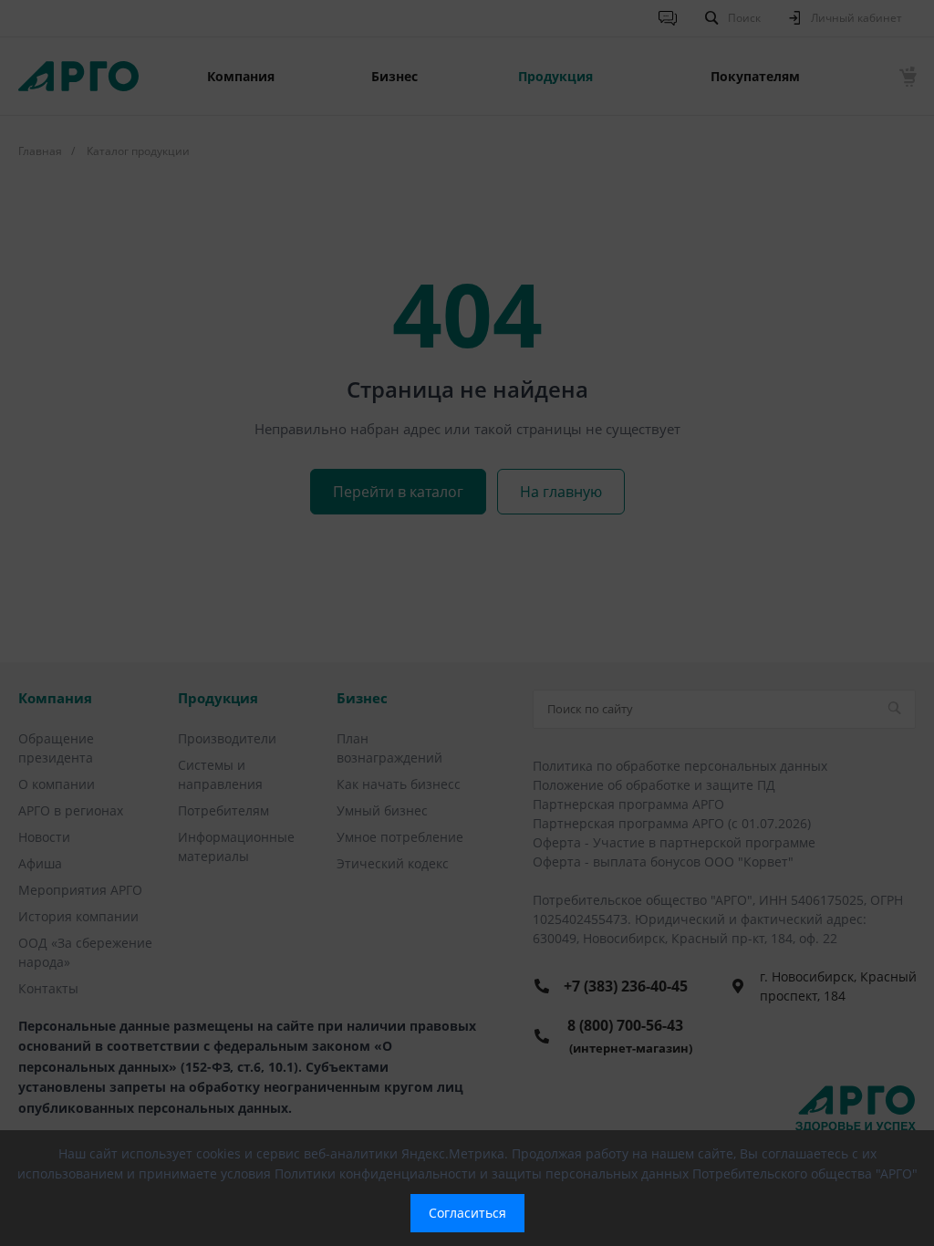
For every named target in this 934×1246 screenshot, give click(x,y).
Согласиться (467, 1212)
